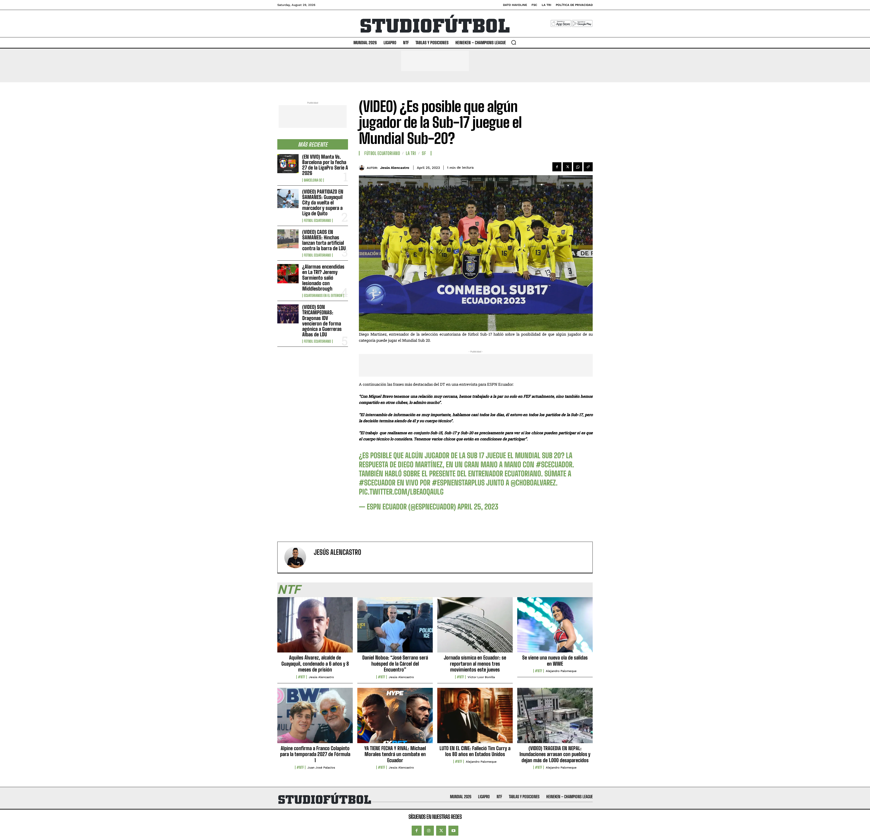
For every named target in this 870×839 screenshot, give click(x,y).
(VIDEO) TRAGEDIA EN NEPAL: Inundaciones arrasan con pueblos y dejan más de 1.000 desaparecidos (555, 754)
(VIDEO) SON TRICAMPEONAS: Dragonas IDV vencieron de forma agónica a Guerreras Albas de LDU (322, 320)
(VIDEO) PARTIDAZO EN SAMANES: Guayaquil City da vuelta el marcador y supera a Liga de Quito (322, 203)
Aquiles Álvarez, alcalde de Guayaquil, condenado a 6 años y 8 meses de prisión (315, 664)
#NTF (301, 677)
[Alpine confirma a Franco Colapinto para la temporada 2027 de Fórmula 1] (315, 718)
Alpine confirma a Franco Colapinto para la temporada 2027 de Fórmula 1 (315, 754)
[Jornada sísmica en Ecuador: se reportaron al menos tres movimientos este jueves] (475, 627)
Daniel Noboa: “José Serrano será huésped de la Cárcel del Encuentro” (395, 664)
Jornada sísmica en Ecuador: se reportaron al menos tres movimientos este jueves (475, 664)
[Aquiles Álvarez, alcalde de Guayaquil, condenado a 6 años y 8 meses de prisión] (315, 627)
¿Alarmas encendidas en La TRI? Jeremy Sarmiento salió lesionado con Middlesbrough (323, 278)
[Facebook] (556, 166)
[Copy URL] (588, 166)
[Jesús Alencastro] (363, 167)
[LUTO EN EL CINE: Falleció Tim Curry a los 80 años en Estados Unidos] (475, 718)
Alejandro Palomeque (561, 671)
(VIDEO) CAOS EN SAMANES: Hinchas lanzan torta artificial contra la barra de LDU (324, 240)
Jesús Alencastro (394, 168)
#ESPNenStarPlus (458, 482)
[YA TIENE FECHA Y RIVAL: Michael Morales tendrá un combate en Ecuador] (395, 718)
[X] (567, 166)
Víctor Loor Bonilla (481, 677)
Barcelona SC (313, 180)
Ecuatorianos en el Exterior (323, 295)
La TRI (411, 153)
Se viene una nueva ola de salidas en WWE (555, 661)
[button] (513, 42)
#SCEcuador (554, 464)
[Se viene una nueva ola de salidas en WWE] (555, 627)
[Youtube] (453, 831)
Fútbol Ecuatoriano (317, 220)
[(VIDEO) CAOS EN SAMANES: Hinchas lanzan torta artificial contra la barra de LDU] (288, 238)
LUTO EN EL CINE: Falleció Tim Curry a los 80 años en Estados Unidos (475, 751)
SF (424, 153)
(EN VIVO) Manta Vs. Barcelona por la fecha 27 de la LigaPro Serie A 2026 (325, 165)
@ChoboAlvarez (533, 482)
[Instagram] (429, 831)
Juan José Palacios (321, 767)
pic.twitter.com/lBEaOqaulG (401, 491)
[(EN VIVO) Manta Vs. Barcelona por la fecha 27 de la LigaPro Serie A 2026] (288, 163)
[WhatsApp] (577, 166)
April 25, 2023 (477, 506)
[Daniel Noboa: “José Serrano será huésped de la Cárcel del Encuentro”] (395, 627)
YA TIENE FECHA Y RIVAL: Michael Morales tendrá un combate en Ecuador (395, 754)
